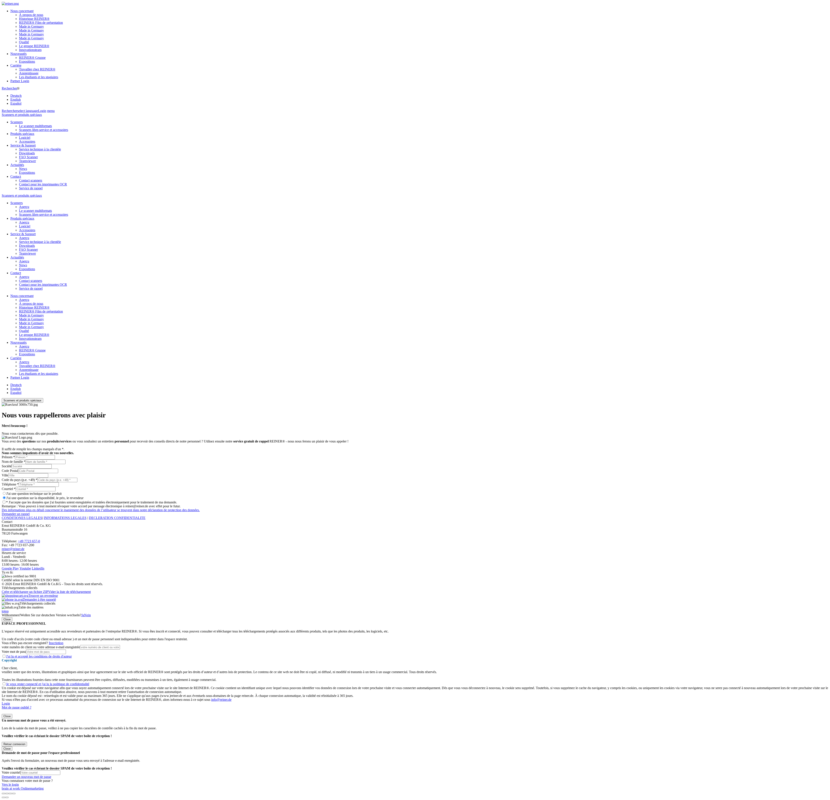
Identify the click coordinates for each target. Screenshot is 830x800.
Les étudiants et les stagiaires (38, 77)
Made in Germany (31, 26)
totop (5, 611)
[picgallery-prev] (3, 797)
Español (15, 103)
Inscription (56, 643)
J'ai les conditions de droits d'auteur (39, 656)
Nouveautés (18, 54)
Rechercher (9, 88)
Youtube (25, 568)
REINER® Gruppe (32, 57)
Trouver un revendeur (43, 595)
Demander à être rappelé (39, 599)
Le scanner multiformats (35, 126)
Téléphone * (10, 484)
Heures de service (14, 553)
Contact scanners (30, 180)
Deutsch (16, 95)
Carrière (15, 65)
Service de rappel (31, 188)
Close (7, 619)
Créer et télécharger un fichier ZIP (25, 592)
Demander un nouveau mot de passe (26, 777)
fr (16, 95)
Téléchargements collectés (37, 603)
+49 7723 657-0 (29, 541)
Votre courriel (11, 772)
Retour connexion (14, 744)
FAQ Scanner (28, 157)
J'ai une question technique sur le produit (34, 493)
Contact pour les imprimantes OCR (43, 184)
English (15, 99)
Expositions (27, 61)
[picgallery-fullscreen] (10, 793)
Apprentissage (28, 73)
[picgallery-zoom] (14, 793)
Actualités (17, 165)
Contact (15, 176)
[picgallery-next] (7, 797)
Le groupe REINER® (34, 46)
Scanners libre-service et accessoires (43, 130)
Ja (82, 615)
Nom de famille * (14, 461)
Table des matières (30, 607)
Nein (87, 615)
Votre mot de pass (14, 651)
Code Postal (10, 471)
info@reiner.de (221, 699)
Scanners (16, 122)
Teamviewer (27, 161)
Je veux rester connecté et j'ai (47, 684)
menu (51, 111)
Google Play (10, 568)
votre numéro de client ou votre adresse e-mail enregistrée (41, 647)
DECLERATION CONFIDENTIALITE (117, 518)
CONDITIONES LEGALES (22, 518)
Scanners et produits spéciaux (22, 115)
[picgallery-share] (7, 793)
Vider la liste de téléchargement (69, 592)
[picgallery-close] (3, 793)
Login (42, 111)
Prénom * (8, 457)
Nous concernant (22, 11)
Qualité (24, 42)
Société (7, 466)
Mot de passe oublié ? (16, 707)
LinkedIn (38, 568)
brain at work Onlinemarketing (23, 788)
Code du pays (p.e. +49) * (19, 480)
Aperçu (24, 207)
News (23, 169)
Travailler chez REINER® (37, 69)
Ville (5, 475)
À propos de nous (31, 15)
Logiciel (24, 137)
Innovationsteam (30, 50)
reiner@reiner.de (13, 549)
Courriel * (9, 489)
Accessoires (27, 141)
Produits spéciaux (22, 134)
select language (27, 111)
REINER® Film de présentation (41, 22)
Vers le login (10, 784)
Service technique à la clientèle (40, 149)
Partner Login (19, 81)
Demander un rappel (16, 514)
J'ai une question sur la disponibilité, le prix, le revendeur (44, 498)
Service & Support (23, 145)
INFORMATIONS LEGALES (65, 518)
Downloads (27, 153)
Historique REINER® (34, 19)
